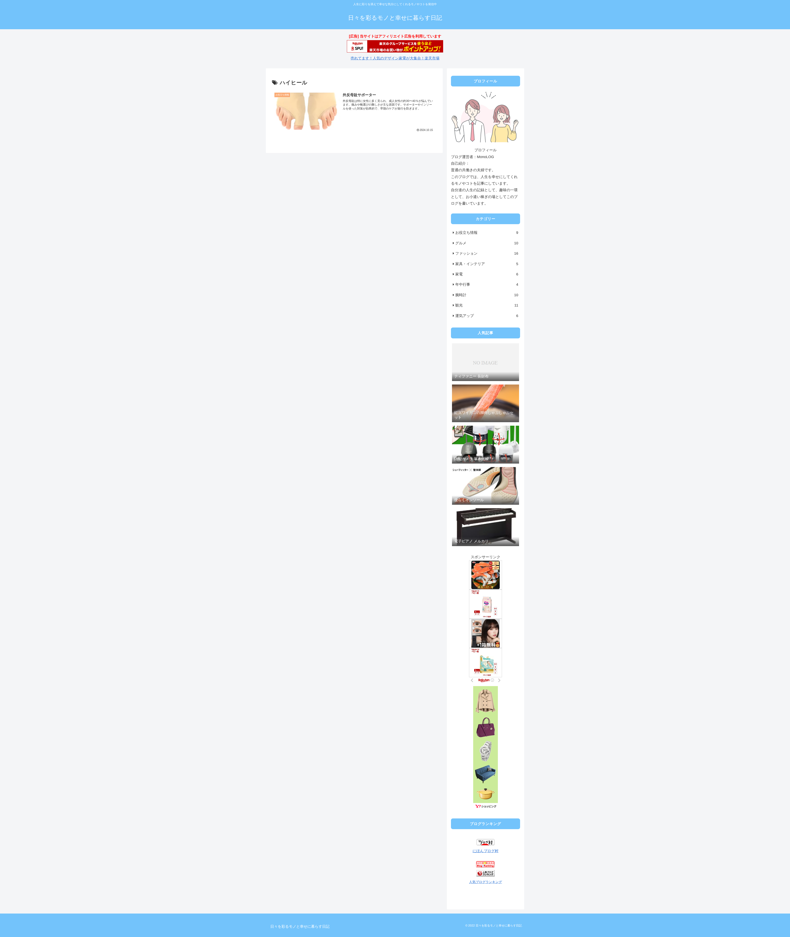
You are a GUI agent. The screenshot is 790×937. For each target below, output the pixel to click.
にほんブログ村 (485, 851)
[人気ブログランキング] (485, 875)
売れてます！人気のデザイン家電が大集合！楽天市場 (395, 58)
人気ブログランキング (485, 882)
